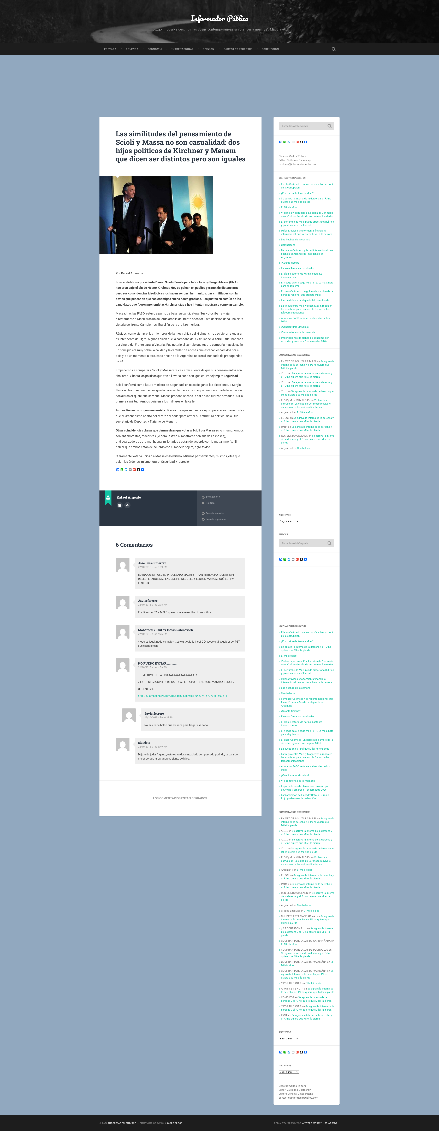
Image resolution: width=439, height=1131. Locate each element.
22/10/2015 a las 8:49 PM (152, 746)
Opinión (208, 49)
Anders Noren (312, 1123)
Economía (155, 49)
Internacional (182, 49)
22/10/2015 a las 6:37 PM (159, 717)
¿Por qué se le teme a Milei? (297, 193)
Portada (110, 49)
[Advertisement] (219, 81)
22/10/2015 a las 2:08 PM (152, 604)
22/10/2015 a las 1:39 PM (152, 567)
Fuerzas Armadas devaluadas (298, 268)
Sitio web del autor (127, 505)
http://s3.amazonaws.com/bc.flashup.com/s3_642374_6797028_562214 (182, 695)
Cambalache (288, 244)
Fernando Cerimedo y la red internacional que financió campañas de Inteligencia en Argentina (307, 254)
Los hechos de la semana (295, 239)
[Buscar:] (306, 126)
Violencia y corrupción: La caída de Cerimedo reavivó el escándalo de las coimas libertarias (307, 214)
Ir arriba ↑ (332, 1123)
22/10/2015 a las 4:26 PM (152, 634)
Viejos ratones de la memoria (298, 332)
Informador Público (219, 18)
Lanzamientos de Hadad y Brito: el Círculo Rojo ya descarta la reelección (305, 797)
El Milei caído (289, 207)
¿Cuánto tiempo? (290, 262)
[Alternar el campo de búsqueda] (334, 49)
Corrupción (270, 49)
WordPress (174, 1123)
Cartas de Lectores (238, 49)
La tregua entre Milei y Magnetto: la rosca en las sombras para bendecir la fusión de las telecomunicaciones (306, 309)
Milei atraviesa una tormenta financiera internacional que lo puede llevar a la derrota (306, 232)
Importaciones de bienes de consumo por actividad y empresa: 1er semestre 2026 (305, 339)
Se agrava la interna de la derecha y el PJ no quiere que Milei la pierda (306, 200)
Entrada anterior (215, 513)
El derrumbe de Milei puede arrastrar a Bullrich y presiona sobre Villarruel (307, 223)
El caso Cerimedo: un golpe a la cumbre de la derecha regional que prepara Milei (307, 293)
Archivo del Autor (120, 505)
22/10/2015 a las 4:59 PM (152, 667)
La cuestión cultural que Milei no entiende (305, 300)
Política (132, 49)
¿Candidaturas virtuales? (295, 326)
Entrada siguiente (216, 519)
